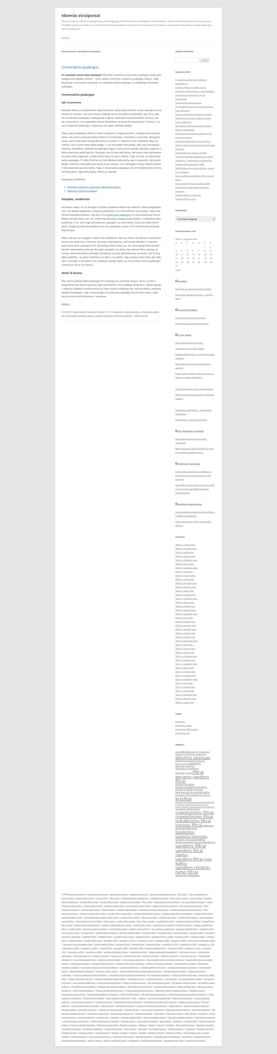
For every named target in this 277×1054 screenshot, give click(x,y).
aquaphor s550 (136, 948)
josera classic (171, 979)
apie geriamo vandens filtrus (167, 902)
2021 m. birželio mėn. (185, 671)
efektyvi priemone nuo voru (80, 979)
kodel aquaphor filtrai (104, 944)
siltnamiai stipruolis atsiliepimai (128, 1002)
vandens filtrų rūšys (167, 917)
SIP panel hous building (93, 998)
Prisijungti (180, 721)
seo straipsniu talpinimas (162, 929)
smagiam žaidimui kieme (103, 963)
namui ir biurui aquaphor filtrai (201, 940)
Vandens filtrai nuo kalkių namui (190, 87)
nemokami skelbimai (205, 807)
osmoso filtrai (188, 825)
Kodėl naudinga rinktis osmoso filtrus (193, 141)
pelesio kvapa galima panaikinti (163, 952)
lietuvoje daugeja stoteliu (175, 971)
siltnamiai (202, 1013)
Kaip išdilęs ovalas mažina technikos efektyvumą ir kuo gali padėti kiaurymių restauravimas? (195, 489)
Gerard (160, 1025)
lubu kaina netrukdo (201, 1009)
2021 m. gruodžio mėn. (186, 656)
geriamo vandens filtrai (192, 779)
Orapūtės (115, 1017)
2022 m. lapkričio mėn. (186, 629)
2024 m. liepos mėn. (184, 602)
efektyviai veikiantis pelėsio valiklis (110, 979)
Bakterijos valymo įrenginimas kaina (171, 990)
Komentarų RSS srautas (186, 729)
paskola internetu (186, 828)
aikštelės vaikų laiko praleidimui (130, 963)
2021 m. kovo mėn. (184, 683)
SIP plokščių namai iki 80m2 (83, 986)
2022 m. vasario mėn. (185, 648)
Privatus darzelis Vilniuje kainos (109, 990)
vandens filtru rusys (93, 940)
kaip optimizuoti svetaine (159, 982)
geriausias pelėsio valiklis (109, 959)
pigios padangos (132, 311)
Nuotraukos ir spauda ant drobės (191, 419)
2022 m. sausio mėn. (185, 652)
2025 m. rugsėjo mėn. (185, 556)
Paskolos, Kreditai (119, 1032)
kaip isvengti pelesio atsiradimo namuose (165, 959)
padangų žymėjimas (119, 894)
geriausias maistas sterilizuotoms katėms (99, 967)
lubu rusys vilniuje (174, 1013)
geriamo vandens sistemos (95, 929)
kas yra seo (116, 955)
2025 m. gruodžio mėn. (186, 548)
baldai (202, 761)
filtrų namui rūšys (149, 917)
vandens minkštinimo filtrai (188, 921)
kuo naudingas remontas (158, 975)
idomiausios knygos (187, 792)
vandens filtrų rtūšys (203, 913)
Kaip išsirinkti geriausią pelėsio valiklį (192, 183)
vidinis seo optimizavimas (134, 982)
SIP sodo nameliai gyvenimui (154, 994)
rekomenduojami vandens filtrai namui (101, 917)
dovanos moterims (187, 768)
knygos (205, 792)
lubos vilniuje (190, 1013)
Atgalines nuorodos (128, 1025)
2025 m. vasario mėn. (185, 575)
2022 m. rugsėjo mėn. (185, 633)
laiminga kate (103, 1017)
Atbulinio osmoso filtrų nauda (189, 348)
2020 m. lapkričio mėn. (186, 698)
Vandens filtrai (190, 1021)
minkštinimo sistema (159, 898)
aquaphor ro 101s (193, 948)
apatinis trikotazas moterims (190, 754)
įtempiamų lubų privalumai (73, 1040)
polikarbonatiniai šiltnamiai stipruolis (160, 1002)
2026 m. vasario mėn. (185, 544)
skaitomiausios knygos (189, 842)
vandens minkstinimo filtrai (193, 869)
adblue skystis (175, 1005)
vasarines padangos (103, 315)
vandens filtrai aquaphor (107, 932)
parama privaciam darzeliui (196, 1005)
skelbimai (209, 842)
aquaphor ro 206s (94, 952)
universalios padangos (118, 214)
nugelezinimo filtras (194, 812)
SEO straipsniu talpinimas (191, 431)
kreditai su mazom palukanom (191, 802)
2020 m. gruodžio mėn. (186, 694)
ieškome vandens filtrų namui (93, 913)
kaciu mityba (165, 1021)
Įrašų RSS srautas (183, 725)
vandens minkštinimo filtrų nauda (116, 925)
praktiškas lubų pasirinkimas (167, 1036)
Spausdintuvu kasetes (71, 1029)
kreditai (183, 799)
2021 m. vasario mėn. (185, 687)
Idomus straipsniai (77, 894)
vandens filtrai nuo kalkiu (193, 861)
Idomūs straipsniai (81, 15)
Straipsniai (190, 1029)
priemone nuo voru (187, 952)
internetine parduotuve (97, 894)
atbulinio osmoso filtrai (130, 902)
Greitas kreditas (86, 1032)
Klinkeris (182, 281)
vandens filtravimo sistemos (164, 906)
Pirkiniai (100, 311)
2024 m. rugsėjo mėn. (185, 594)
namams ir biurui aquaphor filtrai (78, 944)
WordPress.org (182, 733)
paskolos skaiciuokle (186, 839)
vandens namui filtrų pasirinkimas (177, 913)
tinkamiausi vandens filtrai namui (153, 909)
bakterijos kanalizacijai (187, 760)
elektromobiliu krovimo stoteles (105, 1021)
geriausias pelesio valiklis (190, 979)
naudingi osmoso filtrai (114, 906)
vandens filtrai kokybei (127, 909)
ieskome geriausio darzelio (111, 1009)
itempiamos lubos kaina (98, 1013)
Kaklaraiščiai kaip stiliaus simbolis (191, 152)
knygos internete (186, 795)
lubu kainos (159, 1013)
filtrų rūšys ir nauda (179, 898)
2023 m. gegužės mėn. (185, 625)
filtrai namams (108, 909)
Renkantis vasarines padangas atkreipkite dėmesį (94, 187)
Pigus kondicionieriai (185, 1025)
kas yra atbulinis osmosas (193, 902)
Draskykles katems (157, 1029)
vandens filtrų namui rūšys (120, 913)
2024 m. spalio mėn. (184, 590)
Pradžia (65, 38)
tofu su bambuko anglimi (155, 1017)
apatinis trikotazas (200, 751)
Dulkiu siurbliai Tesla (186, 986)
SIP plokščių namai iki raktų (184, 982)
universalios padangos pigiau (79, 315)
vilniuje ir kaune (94, 1040)
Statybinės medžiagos (93, 1029)
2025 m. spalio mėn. (184, 552)
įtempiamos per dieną (174, 1040)
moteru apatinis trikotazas (186, 807)
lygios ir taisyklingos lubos (115, 1040)
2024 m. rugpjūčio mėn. (186, 598)
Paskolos (133, 1032)
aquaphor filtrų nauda (124, 936)
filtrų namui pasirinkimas (191, 906)
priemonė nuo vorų (82, 955)
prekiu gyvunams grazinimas (76, 1021)
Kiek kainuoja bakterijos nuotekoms (103, 994)
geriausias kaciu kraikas (185, 963)
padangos (118, 311)
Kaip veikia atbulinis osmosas (189, 342)
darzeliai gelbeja (69, 1009)
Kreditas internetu (205, 1029)
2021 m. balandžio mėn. (186, 679)
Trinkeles (170, 1025)
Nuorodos (142, 1029)
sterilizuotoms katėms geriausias (182, 967)
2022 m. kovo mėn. (184, 644)
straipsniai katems (86, 1017)
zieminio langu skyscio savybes (85, 1005)
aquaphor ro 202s (76, 952)
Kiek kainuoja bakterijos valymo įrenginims (188, 994)
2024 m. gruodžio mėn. (186, 583)
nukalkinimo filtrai (193, 821)
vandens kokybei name (72, 917)
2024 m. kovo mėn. (184, 617)
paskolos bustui (128, 1021)
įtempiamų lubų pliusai (123, 1036)
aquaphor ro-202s (188, 944)
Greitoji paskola (102, 1032)
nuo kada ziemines (103, 1002)
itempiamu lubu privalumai (178, 1009)
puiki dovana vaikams (80, 963)
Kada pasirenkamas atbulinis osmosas (193, 114)
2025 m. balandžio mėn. (186, 567)
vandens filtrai (190, 846)
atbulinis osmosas (192, 757)
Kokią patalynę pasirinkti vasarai (190, 317)
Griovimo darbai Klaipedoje (83, 1025)
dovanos (195, 763)
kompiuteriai (203, 795)
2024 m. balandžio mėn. (186, 614)
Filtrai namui (184, 335)
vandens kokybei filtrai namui (147, 913)
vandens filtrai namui (189, 853)
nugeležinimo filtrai (194, 816)
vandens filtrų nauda (89, 902)
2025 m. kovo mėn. (184, 571)
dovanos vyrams (184, 773)
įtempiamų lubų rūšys (195, 1040)
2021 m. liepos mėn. (184, 667)
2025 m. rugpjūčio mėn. (186, 560)
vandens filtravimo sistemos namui (186, 909)
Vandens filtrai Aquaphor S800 (189, 164)
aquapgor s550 (162, 940)
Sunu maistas (130, 1029)
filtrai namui (109, 921)
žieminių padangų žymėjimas (163, 894)
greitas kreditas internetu (191, 787)
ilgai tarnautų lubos (192, 1032)
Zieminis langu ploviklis (131, 1017)
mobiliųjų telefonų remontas (153, 967)
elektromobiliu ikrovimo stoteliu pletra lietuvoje (140, 971)
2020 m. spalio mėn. (184, 702)
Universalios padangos (80, 67)
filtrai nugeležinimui (198, 894)
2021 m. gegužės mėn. (185, 675)
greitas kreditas (185, 784)
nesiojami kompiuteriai (187, 809)
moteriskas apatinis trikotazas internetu (192, 805)
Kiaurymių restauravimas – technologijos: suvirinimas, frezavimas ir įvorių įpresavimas (195, 95)
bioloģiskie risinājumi (125, 1005)
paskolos (184, 832)
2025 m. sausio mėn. (185, 579)
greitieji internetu (79, 1036)
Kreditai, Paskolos (156, 1032)
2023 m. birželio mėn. (185, 621)
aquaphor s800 (110, 940)
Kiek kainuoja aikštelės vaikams (112, 986)
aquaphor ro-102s (145, 940)
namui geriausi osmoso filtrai (89, 921)
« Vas (177, 269)
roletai (201, 839)
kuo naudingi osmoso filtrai (138, 906)
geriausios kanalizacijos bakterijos (152, 1005)
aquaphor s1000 (178, 940)
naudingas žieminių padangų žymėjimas (127, 975)
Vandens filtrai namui (185, 199)
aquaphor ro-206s (89, 948)
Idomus (66, 304)
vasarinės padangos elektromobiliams (90, 975)
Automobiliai (79, 311)
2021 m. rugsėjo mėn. (185, 660)
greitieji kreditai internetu (189, 789)
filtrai (198, 772)
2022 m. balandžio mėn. (186, 640)
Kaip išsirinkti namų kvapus (188, 102)
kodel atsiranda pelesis (189, 1002)
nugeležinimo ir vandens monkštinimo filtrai (172, 925)
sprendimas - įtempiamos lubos (196, 1036)
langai (211, 802)
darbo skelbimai (182, 764)
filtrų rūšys (182, 894)
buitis (134, 998)
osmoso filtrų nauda (85, 898)
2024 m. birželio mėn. (185, 606)
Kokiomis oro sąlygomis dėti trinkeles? (193, 289)
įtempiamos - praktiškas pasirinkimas (145, 1040)
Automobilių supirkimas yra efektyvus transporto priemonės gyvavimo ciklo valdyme (193, 475)
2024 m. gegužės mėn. (185, 610)
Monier (152, 1025)
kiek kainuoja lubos (143, 1013)
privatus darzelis (132, 1009)
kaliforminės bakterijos (83, 990)
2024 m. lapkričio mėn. (186, 587)
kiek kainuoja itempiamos (122, 1013)
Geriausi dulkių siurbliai (164, 986)
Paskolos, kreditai (174, 1032)
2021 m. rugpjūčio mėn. (186, 664)
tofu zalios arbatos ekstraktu (180, 1017)
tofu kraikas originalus (205, 1017)
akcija (178, 751)
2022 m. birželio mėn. (185, 637)
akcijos (185, 752)
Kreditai (142, 1032)
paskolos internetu (191, 836)
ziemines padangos (123, 315)
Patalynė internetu (187, 310)
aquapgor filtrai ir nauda (162, 936)
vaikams (142, 998)
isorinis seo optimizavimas (109, 982)
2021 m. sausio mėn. (185, 690)
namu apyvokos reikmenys (118, 998)
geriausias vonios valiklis (107, 971)
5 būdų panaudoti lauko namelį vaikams (194, 389)
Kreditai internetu (176, 1029)
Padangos (91, 311)
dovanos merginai (185, 766)
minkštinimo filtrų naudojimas (135, 898)
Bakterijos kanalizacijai (190, 504)
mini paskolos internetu (147, 1021)
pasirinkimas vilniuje (87, 1009)
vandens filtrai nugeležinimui (87, 925)
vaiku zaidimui (107, 1005)
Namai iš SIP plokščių (130, 994)
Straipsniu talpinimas (189, 464)
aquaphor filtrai (207, 929)
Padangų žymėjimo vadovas (82, 190)
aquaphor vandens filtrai (187, 929)
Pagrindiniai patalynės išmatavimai (191, 323)
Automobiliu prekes (113, 1029)
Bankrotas (177, 1021)
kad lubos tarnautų (144, 1036)
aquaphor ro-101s (127, 940)
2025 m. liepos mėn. (184, 564)
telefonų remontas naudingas (159, 963)
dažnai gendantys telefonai (81, 971)
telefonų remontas (101, 955)
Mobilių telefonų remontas (188, 195)
